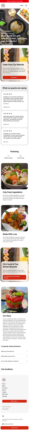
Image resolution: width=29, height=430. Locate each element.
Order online (14, 427)
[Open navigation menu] (26, 5)
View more (6, 103)
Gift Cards (5, 394)
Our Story (4, 388)
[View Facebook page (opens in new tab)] (3, 416)
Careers (4, 392)
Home (3, 384)
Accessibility (5, 409)
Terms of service (6, 406)
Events (4, 390)
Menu (21, 5)
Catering (4, 396)
